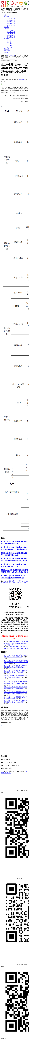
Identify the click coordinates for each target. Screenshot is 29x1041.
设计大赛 (6, 16)
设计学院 (6, 38)
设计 (21, 582)
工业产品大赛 (11, 18)
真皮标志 (5, 582)
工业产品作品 (11, 30)
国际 (20, 581)
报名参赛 (6, 49)
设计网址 (6, 52)
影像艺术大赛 (11, 25)
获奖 (17, 582)
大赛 (23, 581)
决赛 (13, 581)
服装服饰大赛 (11, 23)
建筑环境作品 (11, 33)
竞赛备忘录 (7, 50)
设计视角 (9, 43)
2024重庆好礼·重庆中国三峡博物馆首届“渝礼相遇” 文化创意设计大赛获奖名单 (16, 643)
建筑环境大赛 (11, 22)
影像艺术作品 (11, 37)
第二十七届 (12, 582)
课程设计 (9, 42)
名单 (16, 581)
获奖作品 (6, 28)
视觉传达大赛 (11, 20)
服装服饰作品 (11, 35)
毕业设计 (9, 40)
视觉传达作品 (11, 32)
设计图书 (9, 47)
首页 (5, 15)
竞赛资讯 (6, 27)
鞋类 (25, 582)
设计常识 (9, 45)
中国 (9, 581)
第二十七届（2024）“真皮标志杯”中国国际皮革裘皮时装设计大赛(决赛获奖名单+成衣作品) (16, 662)
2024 (6, 581)
